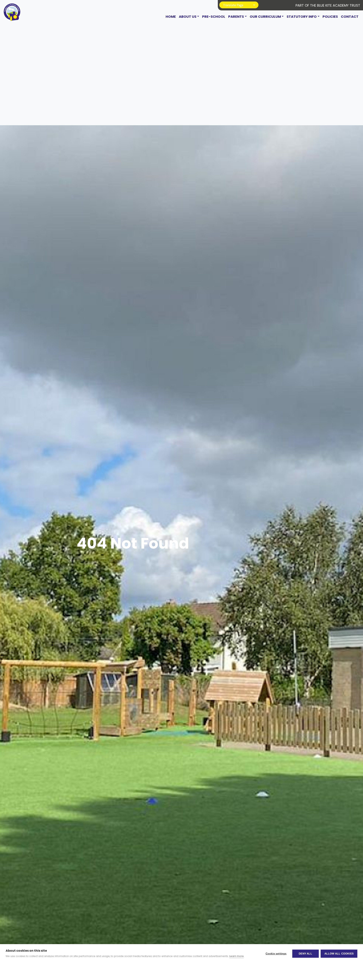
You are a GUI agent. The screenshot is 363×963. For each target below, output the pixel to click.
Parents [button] (236, 16)
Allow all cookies (339, 953)
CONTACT (349, 16)
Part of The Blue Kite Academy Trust (328, 5)
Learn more (236, 956)
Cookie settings (276, 953)
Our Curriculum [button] (265, 16)
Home (171, 16)
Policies (330, 16)
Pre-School (213, 16)
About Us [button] (187, 16)
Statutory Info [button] (302, 16)
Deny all (305, 953)
